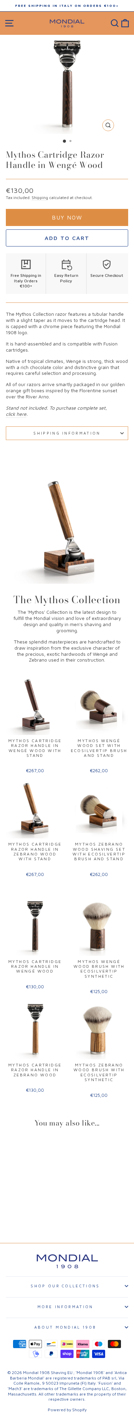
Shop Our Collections (65, 1286)
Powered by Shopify (67, 1409)
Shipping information (66, 433)
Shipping (40, 197)
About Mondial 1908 (65, 1327)
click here (16, 414)
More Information (65, 1306)
